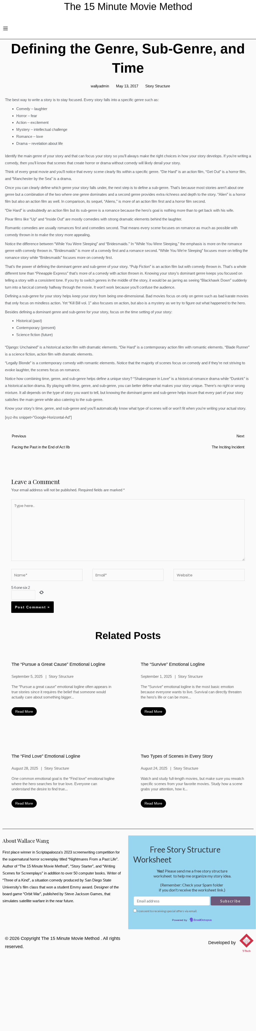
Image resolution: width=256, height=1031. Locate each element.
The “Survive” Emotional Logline (173, 664)
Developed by (222, 942)
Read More (24, 711)
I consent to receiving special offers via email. (167, 911)
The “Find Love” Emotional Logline (46, 756)
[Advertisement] (128, 994)
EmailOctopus (203, 920)
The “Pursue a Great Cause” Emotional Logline (58, 664)
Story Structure (157, 86)
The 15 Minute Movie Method (71, 938)
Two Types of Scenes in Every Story (177, 756)
